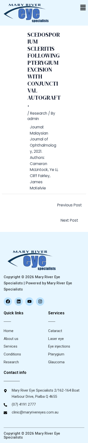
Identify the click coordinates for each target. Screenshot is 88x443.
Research (38, 113)
